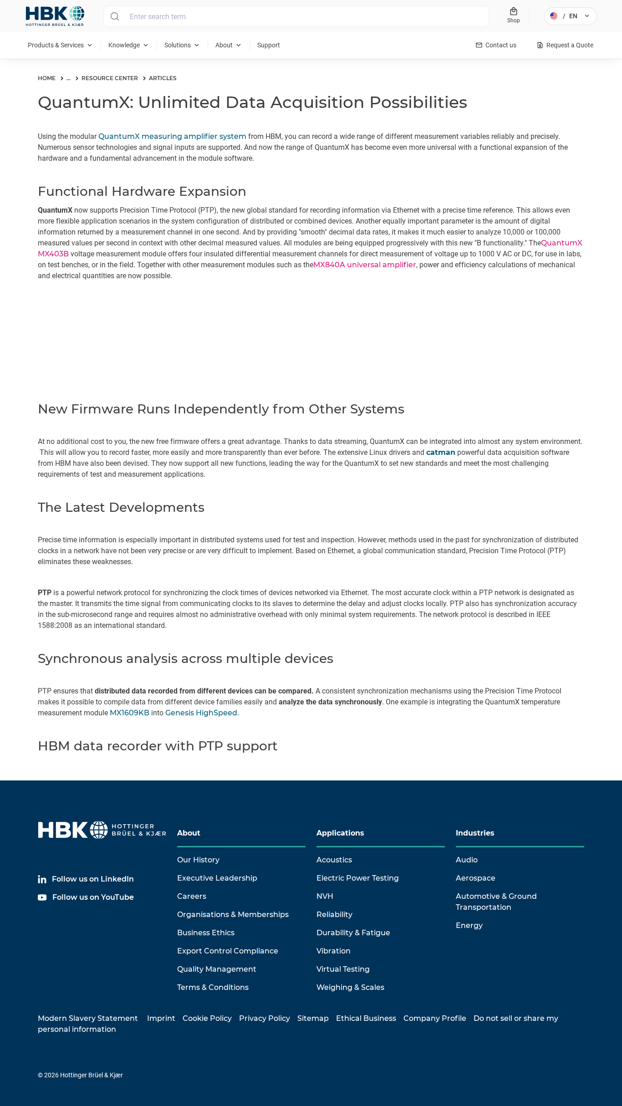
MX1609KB (129, 712)
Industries (475, 833)
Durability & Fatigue (353, 932)
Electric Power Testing (357, 878)
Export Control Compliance (227, 951)
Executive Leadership (217, 878)
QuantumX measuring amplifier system (172, 136)
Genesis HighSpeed (201, 712)
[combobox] (296, 16)
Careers (191, 896)
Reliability (334, 914)
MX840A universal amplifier (364, 264)
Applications (340, 833)
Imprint (161, 1018)
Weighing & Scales (350, 987)
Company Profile (434, 1018)
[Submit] (114, 16)
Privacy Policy (264, 1018)
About (188, 833)
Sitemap (313, 1018)
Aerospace (475, 878)
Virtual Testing (343, 969)
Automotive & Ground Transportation (496, 902)
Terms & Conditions (213, 987)
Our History (198, 860)
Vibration (333, 951)
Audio (467, 860)
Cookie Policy (207, 1018)
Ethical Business (366, 1018)
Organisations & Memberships (233, 914)
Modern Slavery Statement (88, 1018)
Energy (469, 925)
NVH (324, 896)
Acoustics (334, 860)
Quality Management (216, 969)
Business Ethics (206, 932)
